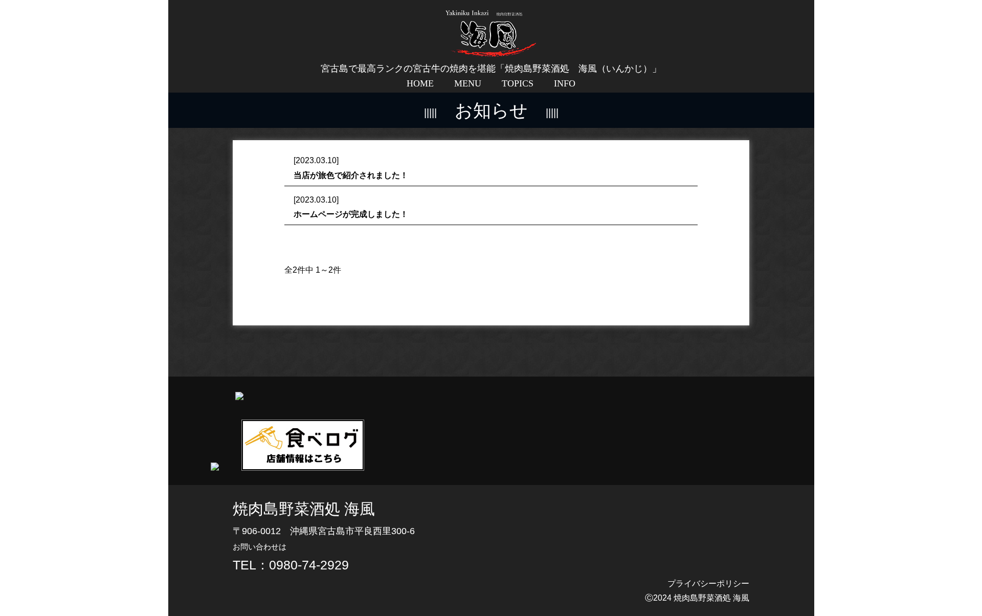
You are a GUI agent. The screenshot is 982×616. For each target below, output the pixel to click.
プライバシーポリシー (708, 583)
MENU (467, 83)
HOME (420, 83)
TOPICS (517, 83)
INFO (564, 83)
